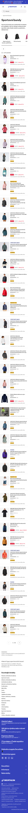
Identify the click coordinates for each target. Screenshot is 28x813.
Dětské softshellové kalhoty (8, 680)
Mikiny (3, 713)
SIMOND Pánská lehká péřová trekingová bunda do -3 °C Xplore (17, 510)
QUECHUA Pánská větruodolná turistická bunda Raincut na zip (18, 351)
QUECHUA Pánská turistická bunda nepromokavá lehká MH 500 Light (18, 495)
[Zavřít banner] (25, 2)
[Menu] (3, 6)
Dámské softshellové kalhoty (8, 684)
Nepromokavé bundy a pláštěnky (6, 42)
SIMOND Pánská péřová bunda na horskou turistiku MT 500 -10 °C (18, 464)
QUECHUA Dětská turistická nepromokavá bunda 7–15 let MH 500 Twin (18, 214)
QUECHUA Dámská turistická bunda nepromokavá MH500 (17, 611)
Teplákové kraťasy (6, 694)
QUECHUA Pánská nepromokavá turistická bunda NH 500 (18, 596)
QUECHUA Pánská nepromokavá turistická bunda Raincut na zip (18, 422)
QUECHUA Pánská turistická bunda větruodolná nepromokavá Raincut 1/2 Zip (17, 201)
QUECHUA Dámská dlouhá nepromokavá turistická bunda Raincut (18, 111)
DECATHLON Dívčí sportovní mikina (17, 56)
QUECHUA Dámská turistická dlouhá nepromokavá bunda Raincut (17, 98)
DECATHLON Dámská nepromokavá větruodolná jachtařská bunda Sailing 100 (17, 185)
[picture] (4, 59)
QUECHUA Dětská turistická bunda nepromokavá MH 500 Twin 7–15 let (17, 261)
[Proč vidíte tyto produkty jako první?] (2, 52)
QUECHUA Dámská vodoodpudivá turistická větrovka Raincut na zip (16, 337)
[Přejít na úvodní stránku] (12, 6)
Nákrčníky (4, 688)
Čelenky (3, 709)
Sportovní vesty (5, 677)
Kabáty (3, 704)
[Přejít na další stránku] (19, 642)
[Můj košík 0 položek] (25, 6)
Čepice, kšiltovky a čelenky (8, 696)
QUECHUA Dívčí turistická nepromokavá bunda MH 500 (17, 140)
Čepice (3, 692)
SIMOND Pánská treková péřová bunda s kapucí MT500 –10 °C (18, 452)
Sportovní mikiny (5, 700)
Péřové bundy (17, 41)
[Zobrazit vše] (2, 15)
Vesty (2, 690)
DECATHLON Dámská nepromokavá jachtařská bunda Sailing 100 (18, 306)
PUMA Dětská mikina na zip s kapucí (17, 395)
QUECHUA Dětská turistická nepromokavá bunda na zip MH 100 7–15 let (18, 366)
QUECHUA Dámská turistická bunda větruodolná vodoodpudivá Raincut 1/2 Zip (17, 231)
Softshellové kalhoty (6, 682)
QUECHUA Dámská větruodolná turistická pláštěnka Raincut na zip (18, 436)
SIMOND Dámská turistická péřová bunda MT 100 (17, 69)
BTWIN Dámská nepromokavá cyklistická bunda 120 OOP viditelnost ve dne (18, 409)
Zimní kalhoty (4, 706)
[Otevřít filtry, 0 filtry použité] (3, 49)
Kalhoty (3, 698)
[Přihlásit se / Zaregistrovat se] (21, 6)
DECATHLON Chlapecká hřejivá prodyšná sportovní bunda (18, 584)
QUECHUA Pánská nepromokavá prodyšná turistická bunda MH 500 (18, 246)
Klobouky (3, 702)
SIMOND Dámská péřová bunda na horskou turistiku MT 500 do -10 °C (18, 568)
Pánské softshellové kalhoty (8, 675)
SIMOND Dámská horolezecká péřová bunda (18, 524)
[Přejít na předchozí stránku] (8, 642)
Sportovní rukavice (6, 711)
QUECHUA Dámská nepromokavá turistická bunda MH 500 (18, 126)
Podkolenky (4, 686)
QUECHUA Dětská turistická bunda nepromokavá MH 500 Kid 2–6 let (18, 381)
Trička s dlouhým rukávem (8, 715)
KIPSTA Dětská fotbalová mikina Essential (18, 275)
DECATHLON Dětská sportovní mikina (18, 83)
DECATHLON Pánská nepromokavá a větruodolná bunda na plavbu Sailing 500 (17, 289)
